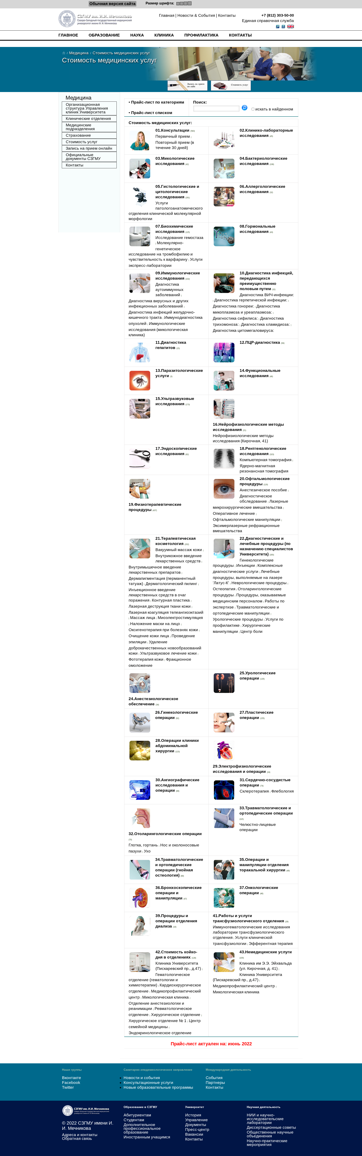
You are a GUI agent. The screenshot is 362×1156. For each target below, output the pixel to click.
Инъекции (245, 565)
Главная (166, 15)
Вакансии (194, 1134)
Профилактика (201, 35)
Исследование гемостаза (179, 237)
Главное (68, 35)
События (214, 1078)
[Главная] (64, 53)
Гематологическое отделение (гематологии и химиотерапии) (159, 979)
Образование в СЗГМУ (140, 1107)
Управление (196, 1120)
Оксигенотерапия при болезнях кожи (163, 630)
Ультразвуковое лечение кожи (168, 653)
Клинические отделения (88, 118)
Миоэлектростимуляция (180, 617)
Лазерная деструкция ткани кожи (160, 606)
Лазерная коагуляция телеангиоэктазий (166, 612)
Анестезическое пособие (263, 490)
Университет (194, 1107)
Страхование (78, 135)
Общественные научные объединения (270, 1134)
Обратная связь (77, 1138)
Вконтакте (71, 1078)
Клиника (164, 35)
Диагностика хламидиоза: (265, 324)
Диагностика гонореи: (233, 306)
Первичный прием (172, 136)
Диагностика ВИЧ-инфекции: (267, 295)
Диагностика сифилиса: (235, 318)
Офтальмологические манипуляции (246, 519)
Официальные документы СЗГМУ (83, 157)
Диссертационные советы (271, 1127)
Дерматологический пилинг (171, 583)
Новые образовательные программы (158, 1087)
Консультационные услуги (148, 1082)
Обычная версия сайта (112, 3)
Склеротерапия (254, 791)
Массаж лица (142, 617)
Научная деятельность (264, 1107)
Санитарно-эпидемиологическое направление (158, 1069)
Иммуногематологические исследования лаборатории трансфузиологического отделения (251, 932)
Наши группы (72, 1069)
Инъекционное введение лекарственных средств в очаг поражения (157, 595)
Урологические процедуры (238, 619)
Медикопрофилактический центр (244, 986)
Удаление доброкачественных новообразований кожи (165, 647)
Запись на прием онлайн (89, 148)
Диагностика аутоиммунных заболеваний (169, 289)
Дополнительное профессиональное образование (142, 1128)
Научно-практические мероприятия (267, 1143)
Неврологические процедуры (259, 583)
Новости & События (196, 15)
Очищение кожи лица (149, 636)
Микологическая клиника (165, 997)
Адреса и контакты (79, 1135)
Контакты (227, 15)
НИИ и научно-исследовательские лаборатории (265, 1119)
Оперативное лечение (234, 513)
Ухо (147, 851)
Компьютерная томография (265, 460)
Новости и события (142, 1078)
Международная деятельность (228, 1069)
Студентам (134, 1120)
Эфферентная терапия (271, 943)
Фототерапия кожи (146, 659)
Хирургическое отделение (175, 1014)
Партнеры (215, 1082)
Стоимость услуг (81, 142)
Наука (137, 35)
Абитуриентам (137, 1115)
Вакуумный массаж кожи (178, 550)
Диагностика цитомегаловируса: (243, 330)
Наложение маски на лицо (155, 623)
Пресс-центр (197, 1129)
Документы (195, 1124)
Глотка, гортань (143, 845)
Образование (104, 35)
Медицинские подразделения (80, 127)
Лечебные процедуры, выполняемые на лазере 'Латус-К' (247, 577)
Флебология (282, 791)
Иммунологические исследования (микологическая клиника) (158, 329)
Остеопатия (224, 589)
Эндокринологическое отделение (160, 1033)
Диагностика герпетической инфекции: (250, 300)
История (193, 1115)
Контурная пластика (171, 600)
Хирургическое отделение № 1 (157, 1020)
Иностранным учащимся (147, 1137)
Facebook (71, 1082)
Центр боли (251, 631)
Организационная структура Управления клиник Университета (87, 108)
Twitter (68, 1087)
